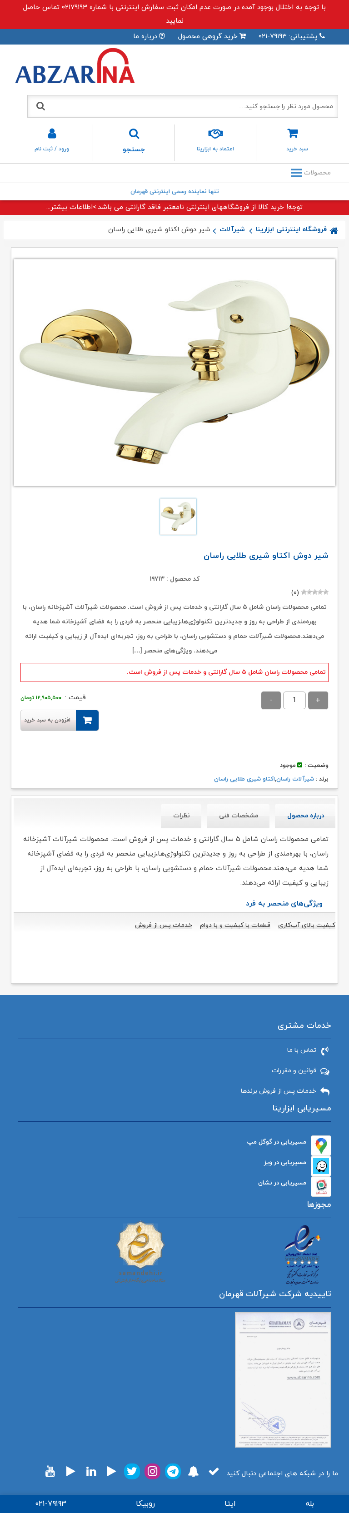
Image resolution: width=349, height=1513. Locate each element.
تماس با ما (301, 1050)
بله (309, 1503)
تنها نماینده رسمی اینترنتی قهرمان (174, 192)
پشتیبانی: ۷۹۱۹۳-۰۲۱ (288, 36)
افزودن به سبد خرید (47, 720)
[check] (213, 1471)
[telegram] (173, 1471)
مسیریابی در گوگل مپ (276, 1142)
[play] (111, 1471)
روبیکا (145, 1503)
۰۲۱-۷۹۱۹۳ (50, 1503)
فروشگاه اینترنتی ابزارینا (291, 229)
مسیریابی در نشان (282, 1183)
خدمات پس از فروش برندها (278, 1091)
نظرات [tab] (181, 815)
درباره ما (145, 36)
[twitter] (132, 1471)
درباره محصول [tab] (305, 815)
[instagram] (152, 1471)
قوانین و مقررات (294, 1070)
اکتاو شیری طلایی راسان (244, 779)
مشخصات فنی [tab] (238, 815)
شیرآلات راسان (295, 779)
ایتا (230, 1503)
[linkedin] (91, 1471)
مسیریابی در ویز (285, 1162)
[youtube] (50, 1471)
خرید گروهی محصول (208, 36)
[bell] (193, 1471)
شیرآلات (232, 229)
